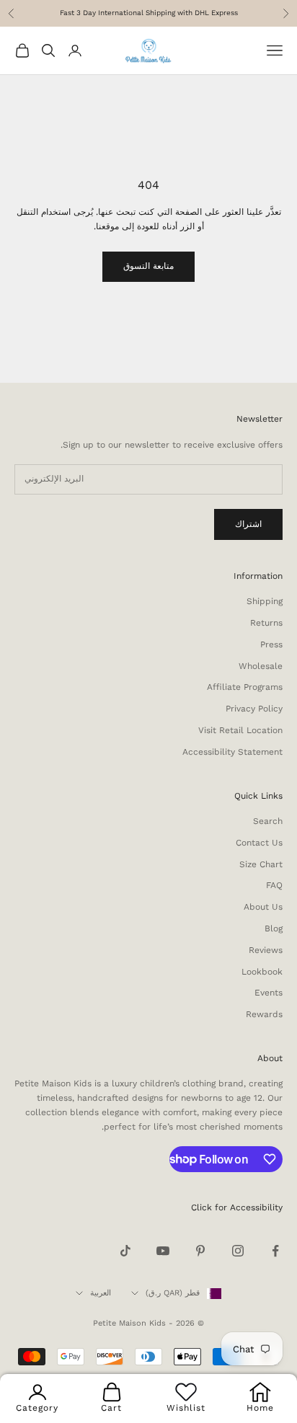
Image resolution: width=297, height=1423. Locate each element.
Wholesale (261, 666)
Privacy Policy (254, 709)
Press (271, 644)
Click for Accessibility (237, 1207)
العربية (100, 1293)
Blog (274, 928)
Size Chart (261, 864)
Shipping (265, 601)
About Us (263, 907)
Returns (266, 623)
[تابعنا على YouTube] (163, 1251)
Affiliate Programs (245, 687)
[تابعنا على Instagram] (238, 1251)
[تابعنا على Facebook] (275, 1251)
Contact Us (259, 843)
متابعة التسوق (148, 266)
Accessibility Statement (232, 752)
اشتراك (248, 524)
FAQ (274, 885)
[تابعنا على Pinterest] (200, 1251)
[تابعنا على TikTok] (125, 1251)
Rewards (264, 1014)
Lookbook (262, 972)
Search (268, 821)
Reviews (266, 950)
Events (268, 993)
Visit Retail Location (240, 730)
